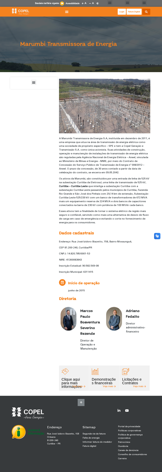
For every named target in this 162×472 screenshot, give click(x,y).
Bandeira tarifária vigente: (47, 3)
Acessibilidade (72, 4)
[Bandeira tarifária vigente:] (62, 3)
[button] (109, 2)
